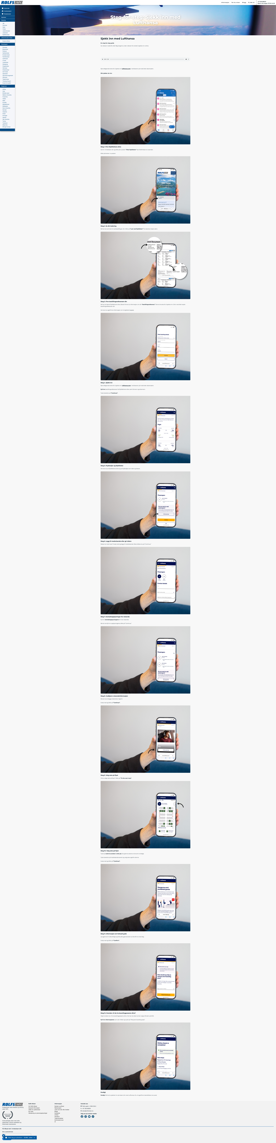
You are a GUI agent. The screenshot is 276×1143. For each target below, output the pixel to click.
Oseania (5, 112)
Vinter (4, 29)
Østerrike (5, 125)
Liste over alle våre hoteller (62, 1109)
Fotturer (5, 51)
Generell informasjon (34, 1108)
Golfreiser (5, 58)
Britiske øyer (6, 93)
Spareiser (5, 73)
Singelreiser (6, 66)
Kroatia (4, 102)
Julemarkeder (6, 31)
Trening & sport (7, 81)
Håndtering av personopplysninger (37, 1113)
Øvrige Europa (6, 126)
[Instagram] (85, 1116)
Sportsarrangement (8, 75)
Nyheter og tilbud (59, 1106)
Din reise (30, 1111)
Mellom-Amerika (7, 95)
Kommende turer (59, 1120)
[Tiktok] (93, 1116)
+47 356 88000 (86, 1108)
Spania (4, 117)
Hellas (4, 98)
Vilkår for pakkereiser (34, 1109)
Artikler (56, 1115)
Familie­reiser (6, 56)
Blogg (244, 2)
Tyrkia (4, 121)
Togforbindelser (59, 1118)
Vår (3, 23)
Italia (4, 100)
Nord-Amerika (6, 108)
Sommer (5, 25)
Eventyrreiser (6, 55)
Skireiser (5, 68)
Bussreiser (5, 49)
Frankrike (5, 97)
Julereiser (5, 32)
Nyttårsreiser (6, 34)
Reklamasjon (58, 1108)
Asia (4, 91)
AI (55, 1121)
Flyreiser (5, 47)
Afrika (4, 89)
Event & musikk (7, 83)
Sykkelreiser (6, 53)
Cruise (4, 60)
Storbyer (5, 77)
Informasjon (225, 2)
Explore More (6, 41)
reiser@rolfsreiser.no (87, 1111)
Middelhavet (6, 104)
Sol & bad (5, 71)
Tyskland (5, 123)
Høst (4, 27)
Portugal (5, 115)
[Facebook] (82, 1116)
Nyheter (3, 17)
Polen (4, 113)
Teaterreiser (6, 79)
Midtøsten (5, 106)
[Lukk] (3, 1135)
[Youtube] (89, 1116)
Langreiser (5, 62)
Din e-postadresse (7, 1131)
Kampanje (57, 1113)
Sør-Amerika (6, 119)
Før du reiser (236, 2)
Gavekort (57, 1116)
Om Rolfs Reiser (32, 1106)
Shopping (5, 64)
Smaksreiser (6, 70)
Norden (5, 110)
